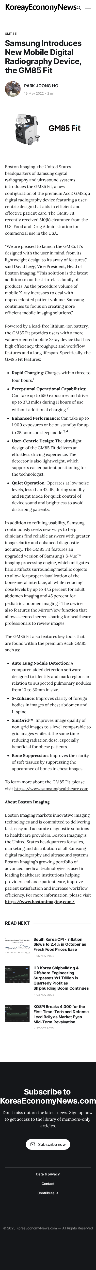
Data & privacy (48, 1174)
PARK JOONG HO (41, 85)
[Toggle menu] (88, 7)
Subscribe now (52, 1144)
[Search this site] (78, 7)
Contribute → (47, 1193)
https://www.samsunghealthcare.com (51, 788)
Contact (48, 1184)
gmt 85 (11, 33)
